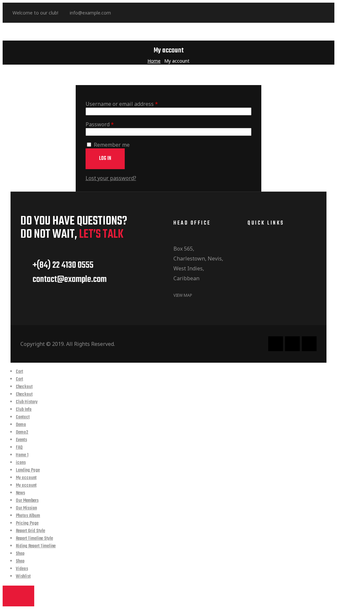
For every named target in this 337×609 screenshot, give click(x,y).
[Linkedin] (136, 13)
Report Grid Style (30, 531)
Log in (105, 158)
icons (21, 463)
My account (26, 478)
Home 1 (22, 455)
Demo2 (22, 432)
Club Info (24, 409)
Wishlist (23, 576)
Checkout (24, 387)
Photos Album (28, 516)
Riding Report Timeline (36, 546)
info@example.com (90, 13)
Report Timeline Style (34, 538)
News (20, 493)
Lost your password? (111, 178)
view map (182, 295)
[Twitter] (147, 13)
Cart (19, 372)
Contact (23, 417)
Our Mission (26, 508)
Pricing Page (27, 523)
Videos (22, 569)
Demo (21, 425)
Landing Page (28, 470)
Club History (27, 402)
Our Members (27, 500)
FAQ (19, 447)
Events (21, 440)
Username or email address (133, 103)
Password (111, 124)
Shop (20, 554)
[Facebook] (124, 13)
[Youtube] (158, 13)
